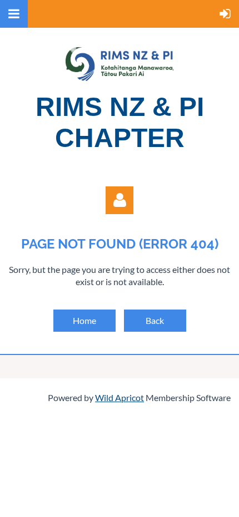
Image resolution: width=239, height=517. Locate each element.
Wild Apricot (119, 397)
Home (84, 320)
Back (155, 320)
